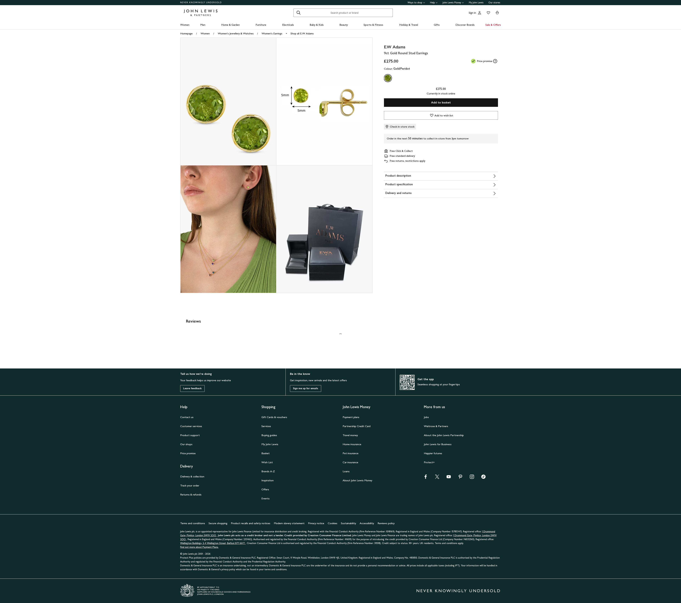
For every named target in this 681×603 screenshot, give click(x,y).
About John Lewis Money (357, 480)
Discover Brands (465, 24)
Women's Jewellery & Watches (236, 33)
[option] (388, 78)
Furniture (261, 24)
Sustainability (348, 523)
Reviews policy (386, 523)
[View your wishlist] (488, 13)
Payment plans (351, 417)
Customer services (191, 426)
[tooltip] (495, 61)
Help (432, 2)
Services (266, 426)
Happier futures (433, 453)
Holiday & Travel (408, 24)
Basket (265, 453)
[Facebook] (425, 478)
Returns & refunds (190, 494)
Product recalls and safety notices (250, 523)
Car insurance (350, 462)
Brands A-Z (268, 471)
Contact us (186, 417)
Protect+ (429, 462)
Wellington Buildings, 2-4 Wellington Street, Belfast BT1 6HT (213, 543)
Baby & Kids (317, 24)
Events (265, 498)
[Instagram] (472, 478)
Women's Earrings (272, 33)
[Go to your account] (479, 13)
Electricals (288, 24)
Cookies (332, 523)
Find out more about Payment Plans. (199, 547)
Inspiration (267, 480)
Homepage (186, 33)
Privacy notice (316, 523)
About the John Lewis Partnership (444, 435)
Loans (346, 471)
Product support (190, 435)
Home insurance (352, 444)
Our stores (494, 2)
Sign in (472, 12)
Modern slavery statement (289, 523)
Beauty (343, 24)
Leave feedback (192, 388)
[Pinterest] (460, 478)
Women (184, 24)
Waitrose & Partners (436, 426)
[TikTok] (483, 478)
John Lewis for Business (438, 444)
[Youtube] (449, 478)
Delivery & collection (192, 476)
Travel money (350, 435)
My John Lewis (476, 2)
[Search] (298, 13)
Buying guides (269, 435)
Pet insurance (350, 453)
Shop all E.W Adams (302, 33)
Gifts (437, 24)
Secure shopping (218, 523)
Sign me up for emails (305, 388)
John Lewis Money (452, 2)
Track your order (189, 485)
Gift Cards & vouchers (274, 417)
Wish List (267, 462)
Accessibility (367, 523)
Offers (265, 489)
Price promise (188, 453)
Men (202, 24)
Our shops (186, 444)
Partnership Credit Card (356, 426)
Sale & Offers (493, 24)
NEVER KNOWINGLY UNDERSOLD (201, 2)
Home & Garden (230, 24)
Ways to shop (415, 2)
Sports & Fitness (373, 24)
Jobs (426, 417)
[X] (437, 478)
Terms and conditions (192, 523)
